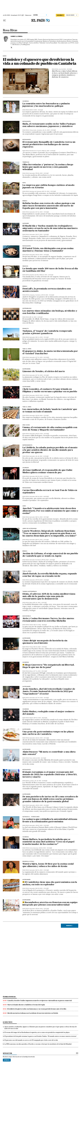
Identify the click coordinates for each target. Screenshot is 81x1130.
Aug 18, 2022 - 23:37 (39, 758)
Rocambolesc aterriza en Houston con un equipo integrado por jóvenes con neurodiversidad (50, 903)
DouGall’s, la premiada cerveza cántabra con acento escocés (46, 290)
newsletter (7, 1053)
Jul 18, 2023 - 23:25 (42, 456)
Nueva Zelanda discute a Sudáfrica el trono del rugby (26, 1005)
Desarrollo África (28, 861)
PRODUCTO (25, 328)
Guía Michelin (26, 616)
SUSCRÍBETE (60, 15)
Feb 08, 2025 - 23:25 (42, 173)
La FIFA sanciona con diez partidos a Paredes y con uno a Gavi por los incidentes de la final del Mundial (38, 1044)
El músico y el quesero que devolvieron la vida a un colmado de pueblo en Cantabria (39, 61)
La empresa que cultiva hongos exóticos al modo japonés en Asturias (48, 186)
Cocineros (25, 467)
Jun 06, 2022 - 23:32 (45, 848)
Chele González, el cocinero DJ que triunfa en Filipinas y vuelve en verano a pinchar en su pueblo (49, 390)
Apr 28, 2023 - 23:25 (48, 559)
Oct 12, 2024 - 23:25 (42, 212)
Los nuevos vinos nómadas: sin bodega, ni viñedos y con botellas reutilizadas (49, 312)
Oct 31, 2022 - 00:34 (40, 671)
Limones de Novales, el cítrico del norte (43, 371)
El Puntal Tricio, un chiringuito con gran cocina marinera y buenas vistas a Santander (48, 250)
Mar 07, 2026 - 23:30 (36, 110)
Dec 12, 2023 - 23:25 (36, 317)
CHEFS (24, 506)
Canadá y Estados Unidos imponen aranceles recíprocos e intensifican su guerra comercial (39, 1000)
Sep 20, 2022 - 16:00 (40, 717)
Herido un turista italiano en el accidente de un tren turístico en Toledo (32, 1013)
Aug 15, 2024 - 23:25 (42, 254)
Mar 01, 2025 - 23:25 (48, 150)
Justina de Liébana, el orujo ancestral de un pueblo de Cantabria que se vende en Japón (50, 555)
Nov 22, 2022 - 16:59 (40, 624)
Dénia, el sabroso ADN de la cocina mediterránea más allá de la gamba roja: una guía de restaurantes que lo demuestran (48, 596)
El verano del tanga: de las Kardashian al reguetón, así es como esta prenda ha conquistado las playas (37, 1032)
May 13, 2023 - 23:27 (42, 517)
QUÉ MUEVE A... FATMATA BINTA (31, 816)
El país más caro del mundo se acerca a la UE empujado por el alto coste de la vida (31, 1040)
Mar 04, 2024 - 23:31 (46, 275)
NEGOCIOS (25, 266)
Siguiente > (69, 925)
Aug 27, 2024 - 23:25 (42, 234)
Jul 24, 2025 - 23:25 (49, 130)
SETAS (24, 182)
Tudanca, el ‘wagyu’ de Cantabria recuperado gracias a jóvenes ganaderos (47, 332)
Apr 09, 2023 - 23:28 (42, 580)
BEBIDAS (24, 201)
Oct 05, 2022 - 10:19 (42, 697)
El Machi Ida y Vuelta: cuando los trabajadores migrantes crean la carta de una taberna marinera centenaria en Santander (50, 228)
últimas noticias (9, 996)
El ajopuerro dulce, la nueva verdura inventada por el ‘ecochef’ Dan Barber (50, 352)
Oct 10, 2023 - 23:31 (42, 375)
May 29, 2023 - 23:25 (42, 476)
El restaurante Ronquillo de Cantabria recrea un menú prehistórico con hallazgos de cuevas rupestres (48, 144)
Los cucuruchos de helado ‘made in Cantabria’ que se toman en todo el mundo (49, 410)
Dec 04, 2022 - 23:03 (40, 602)
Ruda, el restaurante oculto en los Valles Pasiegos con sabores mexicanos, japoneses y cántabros (49, 125)
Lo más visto (7, 1022)
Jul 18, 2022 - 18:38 (40, 780)
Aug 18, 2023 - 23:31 (42, 415)
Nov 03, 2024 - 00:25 (49, 191)
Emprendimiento (27, 445)
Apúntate (7, 1060)
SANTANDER (25, 223)
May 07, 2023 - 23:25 (42, 539)
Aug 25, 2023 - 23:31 (42, 395)
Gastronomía (26, 638)
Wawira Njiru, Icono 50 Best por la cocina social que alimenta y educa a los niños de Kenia (48, 865)
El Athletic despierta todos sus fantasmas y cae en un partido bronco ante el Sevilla (36, 1009)
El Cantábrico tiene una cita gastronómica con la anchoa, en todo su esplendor (49, 883)
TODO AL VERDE (26, 348)
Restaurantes (26, 139)
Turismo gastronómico (29, 591)
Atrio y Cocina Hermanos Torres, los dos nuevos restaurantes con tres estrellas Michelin (48, 620)
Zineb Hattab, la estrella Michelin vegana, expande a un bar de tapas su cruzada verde (49, 575)
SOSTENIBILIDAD (26, 308)
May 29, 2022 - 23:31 (42, 888)
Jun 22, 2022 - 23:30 (42, 825)
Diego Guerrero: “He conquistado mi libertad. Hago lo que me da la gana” (48, 666)
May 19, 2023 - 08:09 (42, 496)
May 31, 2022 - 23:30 (42, 870)
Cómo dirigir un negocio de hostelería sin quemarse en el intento (44, 642)
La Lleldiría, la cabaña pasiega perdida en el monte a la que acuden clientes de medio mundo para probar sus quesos (50, 450)
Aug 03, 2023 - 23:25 (42, 433)
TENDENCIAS (25, 162)
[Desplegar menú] (4, 20)
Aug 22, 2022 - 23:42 (42, 738)
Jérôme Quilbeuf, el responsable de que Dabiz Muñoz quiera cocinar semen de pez (47, 471)
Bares (4, 56)
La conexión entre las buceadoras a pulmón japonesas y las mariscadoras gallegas (46, 105)
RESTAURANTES (26, 121)
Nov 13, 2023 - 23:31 (42, 337)
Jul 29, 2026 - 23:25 (65, 69)
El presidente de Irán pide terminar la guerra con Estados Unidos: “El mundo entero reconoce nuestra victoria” (40, 1036)
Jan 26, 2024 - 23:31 (47, 295)
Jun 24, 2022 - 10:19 (42, 805)
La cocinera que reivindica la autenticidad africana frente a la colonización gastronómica (49, 820)
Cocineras (25, 101)
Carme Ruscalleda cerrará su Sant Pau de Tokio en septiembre (49, 491)
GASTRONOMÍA (26, 369)
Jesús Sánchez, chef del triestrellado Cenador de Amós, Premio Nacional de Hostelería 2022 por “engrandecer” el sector (48, 691)
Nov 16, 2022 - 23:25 (40, 647)
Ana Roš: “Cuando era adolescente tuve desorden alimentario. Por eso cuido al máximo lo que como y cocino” (50, 511)
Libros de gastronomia (29, 528)
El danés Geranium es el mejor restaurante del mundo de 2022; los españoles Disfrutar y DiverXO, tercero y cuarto (49, 774)
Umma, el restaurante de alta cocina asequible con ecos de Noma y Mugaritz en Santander (49, 429)
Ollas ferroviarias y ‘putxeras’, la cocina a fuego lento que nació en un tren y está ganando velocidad (47, 167)
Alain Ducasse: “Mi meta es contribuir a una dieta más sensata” (49, 753)
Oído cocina (26, 425)
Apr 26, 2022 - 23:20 (42, 908)
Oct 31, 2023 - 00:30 (42, 357)
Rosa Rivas (10, 30)
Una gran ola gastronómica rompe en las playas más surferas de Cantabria (48, 733)
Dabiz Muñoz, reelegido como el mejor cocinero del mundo (48, 713)
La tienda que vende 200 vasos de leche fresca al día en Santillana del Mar (50, 270)
